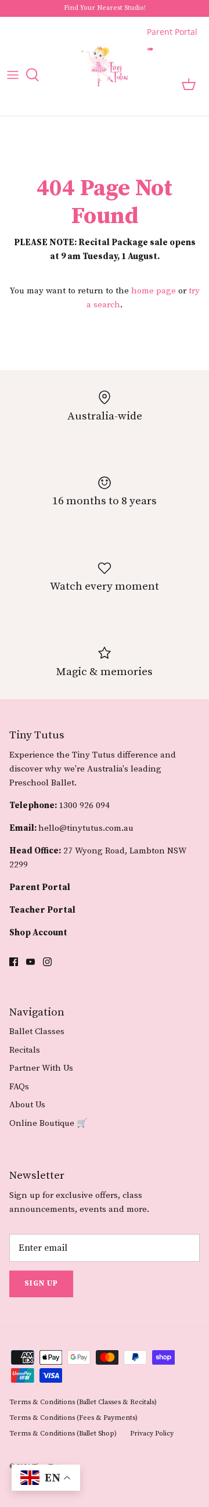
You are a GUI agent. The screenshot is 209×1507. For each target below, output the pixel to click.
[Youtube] (30, 961)
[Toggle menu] (13, 75)
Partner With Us (41, 1068)
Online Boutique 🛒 (48, 1123)
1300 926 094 (84, 805)
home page (153, 290)
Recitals (24, 1050)
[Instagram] (47, 961)
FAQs (19, 1086)
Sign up (41, 1283)
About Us (27, 1104)
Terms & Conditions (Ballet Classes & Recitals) (83, 1402)
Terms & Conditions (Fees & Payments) (73, 1417)
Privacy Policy (152, 1433)
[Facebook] (13, 961)
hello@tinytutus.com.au (86, 828)
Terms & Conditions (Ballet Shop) (63, 1433)
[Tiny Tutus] (104, 66)
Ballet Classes (36, 1031)
